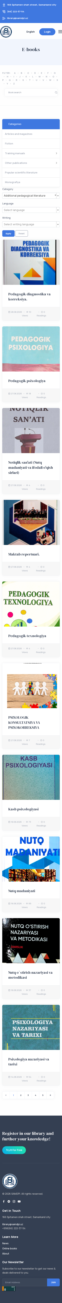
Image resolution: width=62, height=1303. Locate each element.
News (5, 1243)
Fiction (9, 143)
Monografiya (12, 182)
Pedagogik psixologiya (26, 380)
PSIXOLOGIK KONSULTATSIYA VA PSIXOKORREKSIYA (24, 722)
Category (7, 189)
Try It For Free (14, 1150)
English (30, 31)
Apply (8, 233)
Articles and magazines (18, 134)
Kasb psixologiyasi (23, 809)
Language (8, 203)
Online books (9, 1248)
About (5, 1253)
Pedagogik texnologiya (27, 635)
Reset (22, 233)
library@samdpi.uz (17, 18)
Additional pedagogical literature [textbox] (30, 195)
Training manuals (15, 153)
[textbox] (31, 210)
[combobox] (31, 195)
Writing (6, 217)
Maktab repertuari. (24, 554)
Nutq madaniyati (21, 890)
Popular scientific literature (21, 172)
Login (47, 31)
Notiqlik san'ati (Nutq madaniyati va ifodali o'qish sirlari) (30, 467)
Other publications (16, 163)
